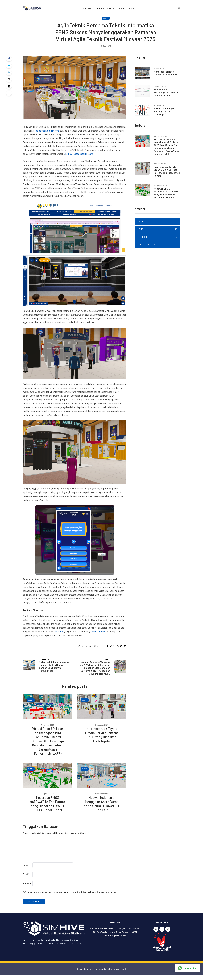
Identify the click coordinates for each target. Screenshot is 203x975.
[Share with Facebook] (9, 58)
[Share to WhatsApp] (9, 79)
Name (26, 864)
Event (132, 8)
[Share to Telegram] (9, 86)
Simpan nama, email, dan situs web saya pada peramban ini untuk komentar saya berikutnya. (71, 892)
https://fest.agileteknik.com (79, 153)
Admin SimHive (98, 631)
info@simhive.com (118, 935)
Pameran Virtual (105, 8)
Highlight (157, 237)
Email (26, 874)
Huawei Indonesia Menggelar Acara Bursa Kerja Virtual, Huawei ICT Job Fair (101, 804)
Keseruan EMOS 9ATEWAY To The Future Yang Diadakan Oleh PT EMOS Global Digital (47, 804)
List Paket (59, 631)
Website (27, 883)
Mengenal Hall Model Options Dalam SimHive (165, 73)
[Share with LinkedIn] (9, 72)
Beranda (87, 8)
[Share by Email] (9, 93)
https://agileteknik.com (47, 130)
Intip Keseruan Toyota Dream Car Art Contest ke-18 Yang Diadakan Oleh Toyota (101, 735)
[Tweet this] (9, 65)
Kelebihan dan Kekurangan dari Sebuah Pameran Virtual (166, 92)
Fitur (121, 8)
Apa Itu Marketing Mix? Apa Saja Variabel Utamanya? (165, 111)
